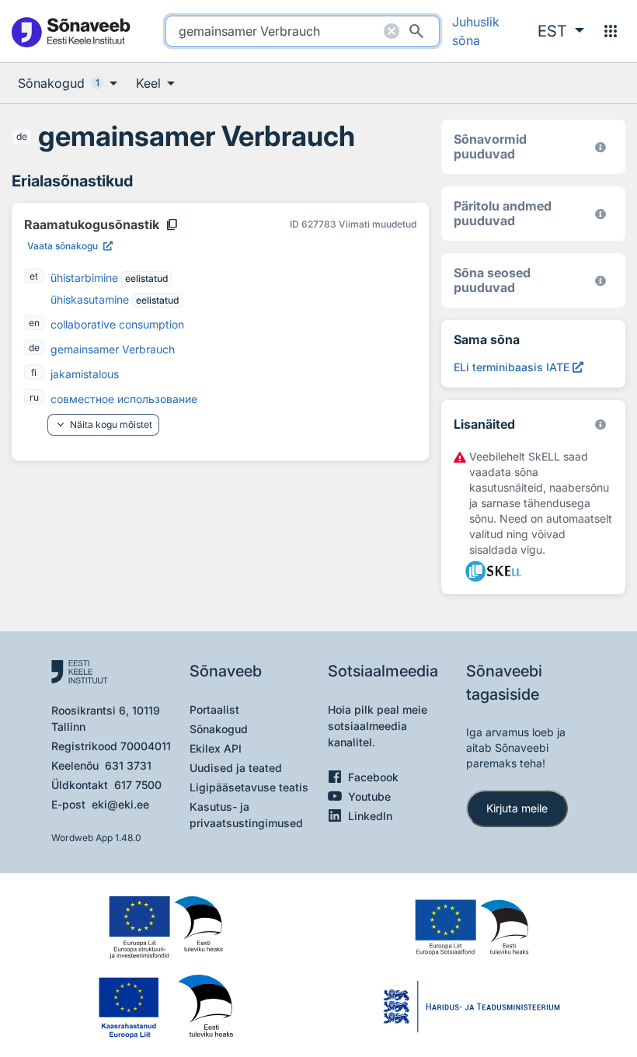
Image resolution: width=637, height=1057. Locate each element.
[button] (561, 31)
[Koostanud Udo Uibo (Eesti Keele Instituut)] (600, 214)
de (21, 136)
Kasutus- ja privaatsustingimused (246, 814)
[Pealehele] (70, 31)
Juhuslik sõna (476, 31)
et (34, 276)
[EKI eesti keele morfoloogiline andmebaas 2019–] (600, 147)
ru (34, 397)
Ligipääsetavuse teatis (249, 787)
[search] (302, 31)
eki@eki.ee (120, 804)
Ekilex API (216, 748)
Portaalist (214, 709)
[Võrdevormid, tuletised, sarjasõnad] (600, 281)
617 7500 (138, 784)
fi (34, 372)
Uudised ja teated (236, 767)
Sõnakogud (219, 728)
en (34, 323)
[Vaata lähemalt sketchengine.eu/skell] (600, 424)
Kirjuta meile (517, 808)
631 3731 (128, 765)
